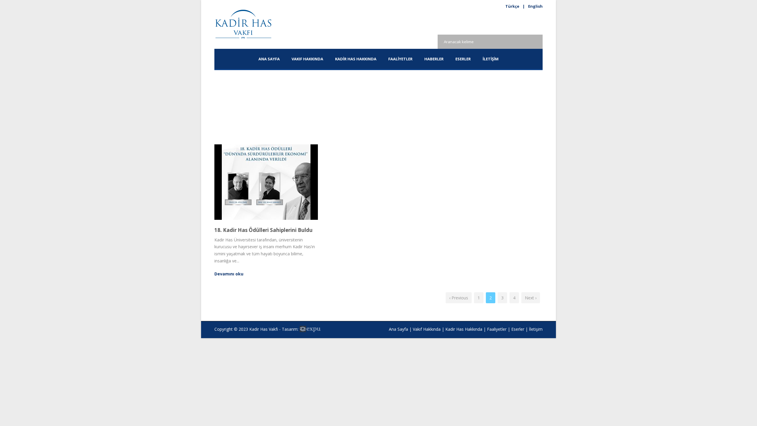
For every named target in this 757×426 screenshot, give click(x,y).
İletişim (491, 59)
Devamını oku (228, 274)
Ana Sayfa (269, 59)
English (535, 6)
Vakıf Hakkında (427, 329)
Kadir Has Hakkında (463, 329)
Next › (530, 298)
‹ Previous (458, 298)
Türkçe (512, 6)
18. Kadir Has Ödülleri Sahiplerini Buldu (263, 230)
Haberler (434, 59)
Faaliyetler (400, 59)
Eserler (517, 329)
